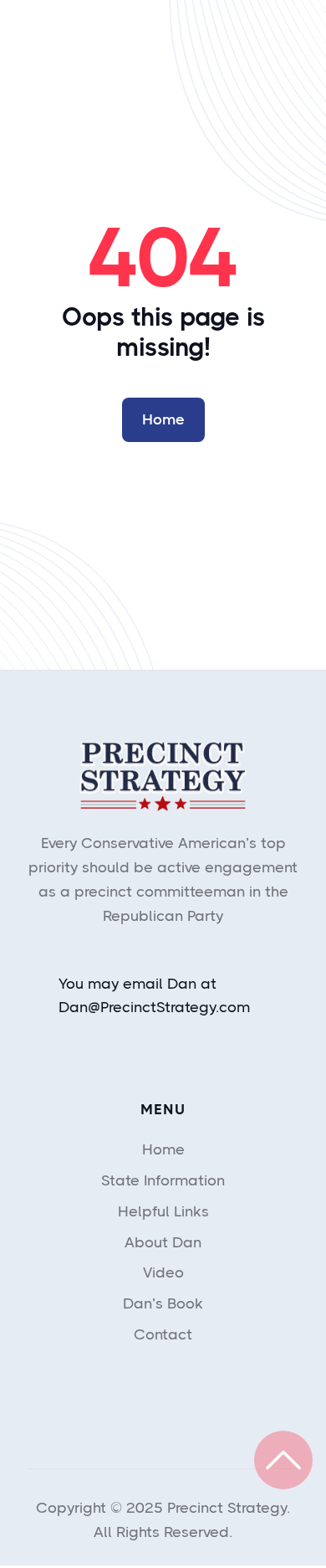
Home (163, 419)
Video (163, 1272)
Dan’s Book (163, 1303)
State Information (163, 1180)
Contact (163, 1334)
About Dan (163, 1242)
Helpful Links (163, 1211)
